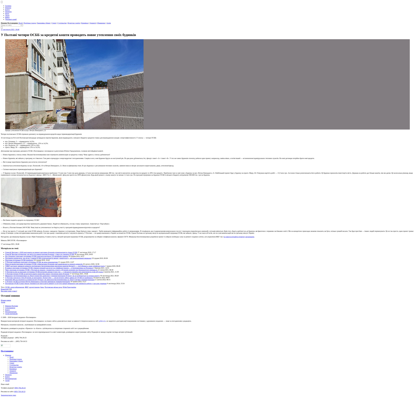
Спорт (54, 23)
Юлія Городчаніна (69, 287)
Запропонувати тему (8, 395)
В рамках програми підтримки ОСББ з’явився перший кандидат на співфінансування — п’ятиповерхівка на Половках (49, 268)
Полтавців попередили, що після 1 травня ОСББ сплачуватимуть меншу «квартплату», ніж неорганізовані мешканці (48, 258)
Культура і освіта (74, 23)
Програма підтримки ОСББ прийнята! (19, 260)
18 (10, 289)
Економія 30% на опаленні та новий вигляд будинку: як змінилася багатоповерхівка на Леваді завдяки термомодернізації (50, 280)
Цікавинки (101, 23)
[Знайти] (22, 25)
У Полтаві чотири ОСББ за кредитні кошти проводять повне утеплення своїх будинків (37, 274)
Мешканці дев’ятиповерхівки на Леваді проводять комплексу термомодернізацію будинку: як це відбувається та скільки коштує (52, 276)
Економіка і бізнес (43, 23)
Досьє (7, 15)
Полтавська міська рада (53, 287)
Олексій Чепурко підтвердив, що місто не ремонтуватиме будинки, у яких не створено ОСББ (39, 254)
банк (42, 287)
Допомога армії (11, 19)
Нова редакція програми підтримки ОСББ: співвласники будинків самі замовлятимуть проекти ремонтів (44, 264)
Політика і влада (30, 23)
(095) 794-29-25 (20, 388)
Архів (108, 23)
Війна (7, 17)
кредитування (34, 287)
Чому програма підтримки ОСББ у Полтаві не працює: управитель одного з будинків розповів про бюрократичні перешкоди (51, 270)
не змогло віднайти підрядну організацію (239, 237)
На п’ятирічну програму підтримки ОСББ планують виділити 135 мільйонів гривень (36, 256)
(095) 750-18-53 (19, 391)
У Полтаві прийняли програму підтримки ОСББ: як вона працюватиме (31, 262)
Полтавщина (7, 351)
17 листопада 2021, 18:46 (10, 29)
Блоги (7, 10)
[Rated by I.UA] (5, 347)
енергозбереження (17, 287)
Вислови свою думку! (9, 291)
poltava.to (102, 321)
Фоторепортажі (11, 312)
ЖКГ (26, 287)
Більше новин (6, 300)
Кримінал (84, 23)
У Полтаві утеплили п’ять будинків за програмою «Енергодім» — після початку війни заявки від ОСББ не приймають (49, 278)
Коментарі (4, 289)
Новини (8, 8)
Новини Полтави (11, 306)
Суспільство (62, 23)
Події (20, 23)
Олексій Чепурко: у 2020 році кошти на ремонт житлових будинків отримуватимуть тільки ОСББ (41, 252)
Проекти (8, 12)
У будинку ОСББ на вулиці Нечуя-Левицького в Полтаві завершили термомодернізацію (37, 282)
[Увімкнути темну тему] (2, 2)
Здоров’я (93, 23)
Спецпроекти (10, 308)
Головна (8, 6)
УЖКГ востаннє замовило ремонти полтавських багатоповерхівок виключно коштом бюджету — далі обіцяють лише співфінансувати (55, 266)
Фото (7, 13)
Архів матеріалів (11, 314)
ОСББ (7, 287)
